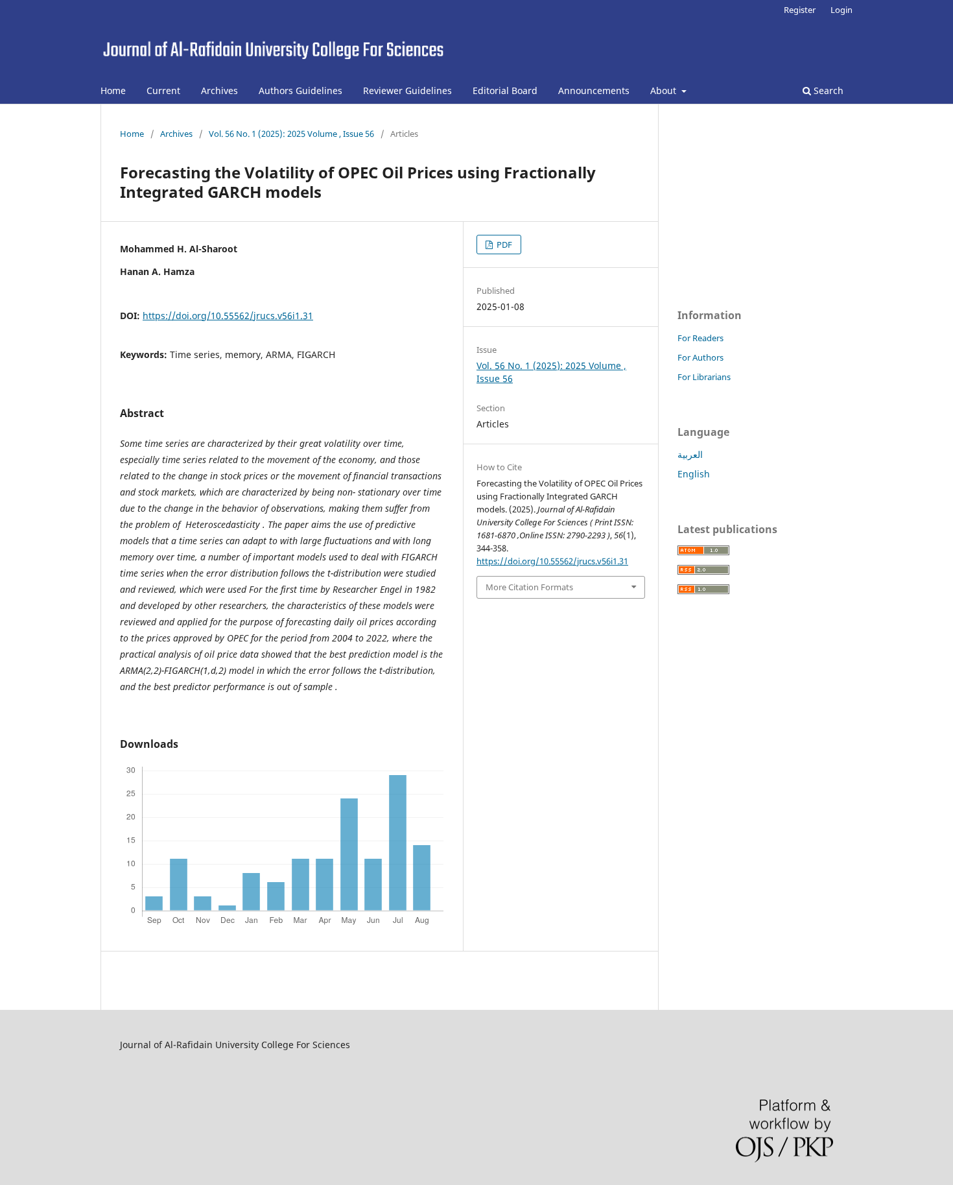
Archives (219, 90)
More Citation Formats (529, 587)
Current (163, 90)
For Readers (700, 338)
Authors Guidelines (300, 90)
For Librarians (704, 377)
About (664, 90)
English (693, 474)
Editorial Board (505, 90)
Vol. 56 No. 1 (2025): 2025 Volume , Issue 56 (291, 133)
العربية (690, 454)
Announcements (593, 90)
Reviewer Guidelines (407, 90)
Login (841, 10)
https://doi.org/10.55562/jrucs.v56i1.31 (228, 315)
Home (113, 90)
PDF (503, 244)
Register (800, 10)
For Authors (700, 357)
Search (827, 90)
